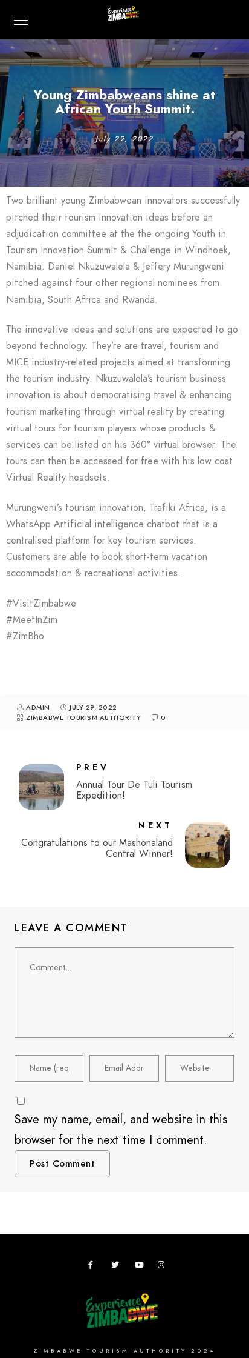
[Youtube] (141, 1267)
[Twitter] (117, 1267)
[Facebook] (94, 1267)
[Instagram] (164, 1267)
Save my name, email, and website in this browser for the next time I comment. (121, 1129)
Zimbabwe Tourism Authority (83, 717)
